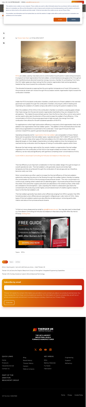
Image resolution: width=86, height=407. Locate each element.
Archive (18, 262)
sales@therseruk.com (32, 2)
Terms (63, 395)
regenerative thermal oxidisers (45, 135)
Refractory (68, 363)
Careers (25, 366)
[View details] (35, 349)
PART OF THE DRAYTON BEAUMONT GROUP (10, 377)
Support (68, 360)
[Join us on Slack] (40, 349)
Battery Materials (50, 363)
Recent (5, 262)
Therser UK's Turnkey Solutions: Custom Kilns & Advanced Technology (23, 274)
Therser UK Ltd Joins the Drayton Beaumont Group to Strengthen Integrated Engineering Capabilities (33, 270)
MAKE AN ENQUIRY (77, 2)
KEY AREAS (49, 356)
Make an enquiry (28, 369)
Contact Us (5, 368)
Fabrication (47, 368)
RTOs (17, 76)
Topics (11, 262)
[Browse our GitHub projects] (45, 349)
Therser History (28, 363)
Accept (60, 19)
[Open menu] (83, 8)
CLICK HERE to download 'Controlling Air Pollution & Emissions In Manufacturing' (43, 156)
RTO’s (23, 252)
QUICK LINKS (7, 356)
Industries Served (8, 366)
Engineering (69, 357)
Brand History (27, 360)
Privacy (70, 395)
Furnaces (47, 366)
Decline (74, 19)
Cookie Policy (79, 395)
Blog (24, 357)
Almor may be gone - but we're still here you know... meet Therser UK (23, 267)
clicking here (26, 213)
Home (4, 360)
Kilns (45, 360)
